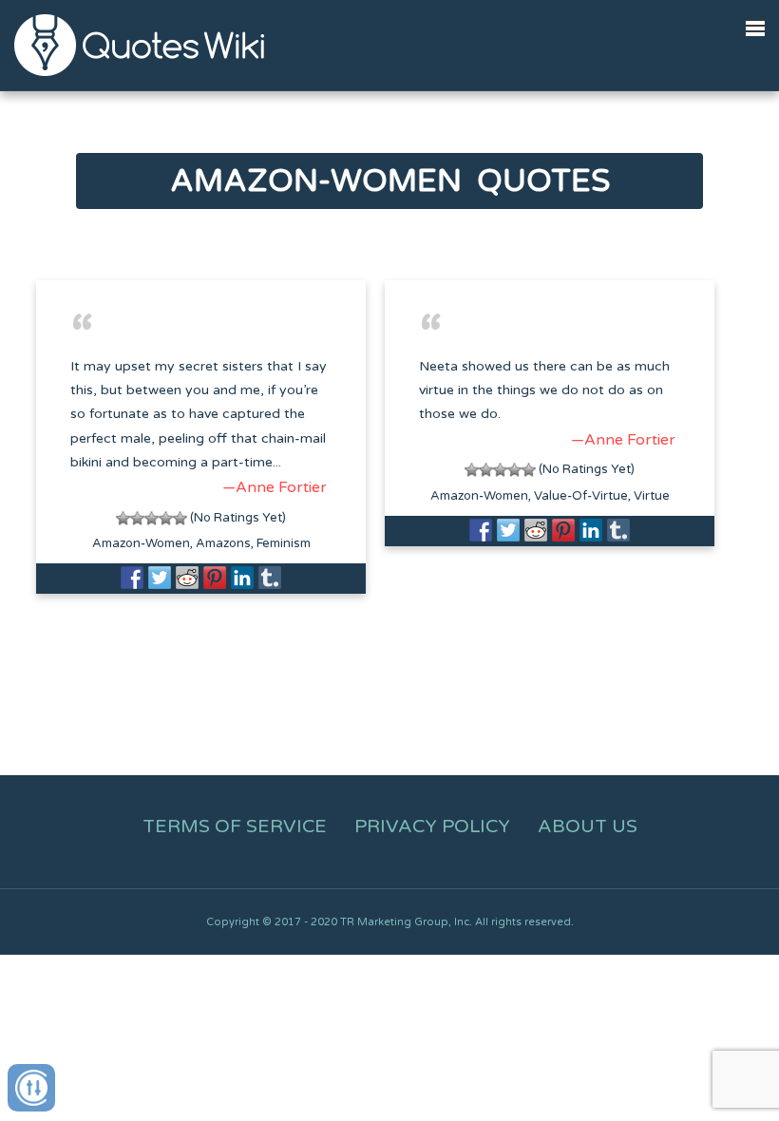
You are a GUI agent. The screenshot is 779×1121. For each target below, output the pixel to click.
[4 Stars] (166, 518)
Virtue (652, 496)
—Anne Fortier (274, 487)
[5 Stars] (180, 518)
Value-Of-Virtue (581, 496)
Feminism (283, 543)
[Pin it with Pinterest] (214, 577)
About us (587, 826)
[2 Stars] (137, 518)
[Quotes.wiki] (139, 44)
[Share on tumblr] (269, 577)
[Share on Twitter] (159, 577)
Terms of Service (234, 826)
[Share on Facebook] (132, 577)
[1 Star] (123, 518)
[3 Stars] (151, 518)
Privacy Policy (432, 826)
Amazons (223, 543)
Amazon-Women (141, 543)
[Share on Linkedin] (242, 577)
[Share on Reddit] (187, 577)
